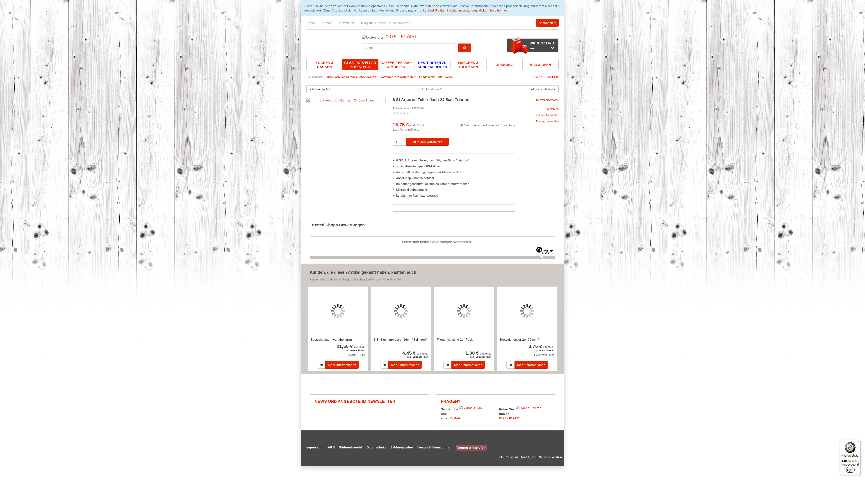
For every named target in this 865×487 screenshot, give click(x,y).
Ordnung (504, 65)
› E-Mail (454, 418)
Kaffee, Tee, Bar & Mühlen (396, 65)
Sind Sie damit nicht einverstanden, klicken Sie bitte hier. (468, 10)
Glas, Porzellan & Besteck (360, 65)
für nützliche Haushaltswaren (385, 23)
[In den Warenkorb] (321, 365)
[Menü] (857, 442)
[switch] (850, 470)
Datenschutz (376, 447)
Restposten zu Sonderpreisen (432, 65)
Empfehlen (552, 109)
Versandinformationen (434, 447)
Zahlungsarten (401, 447)
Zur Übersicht (547, 77)
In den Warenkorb (429, 142)
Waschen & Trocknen (468, 65)
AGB (331, 447)
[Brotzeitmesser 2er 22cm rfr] (527, 311)
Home (310, 23)
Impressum (314, 447)
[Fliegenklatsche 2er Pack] (464, 311)
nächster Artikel (542, 89)
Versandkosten (410, 129)
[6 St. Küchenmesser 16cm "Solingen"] (401, 311)
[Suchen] (464, 48)
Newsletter (346, 23)
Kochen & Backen (324, 65)
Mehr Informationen (342, 365)
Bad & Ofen (540, 65)
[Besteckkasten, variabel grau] (338, 311)
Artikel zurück (321, 89)
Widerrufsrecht (350, 447)
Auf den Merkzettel (547, 115)
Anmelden (546, 23)
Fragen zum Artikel (547, 121)
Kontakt (327, 23)
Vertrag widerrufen (471, 447)
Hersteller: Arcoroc (547, 100)
